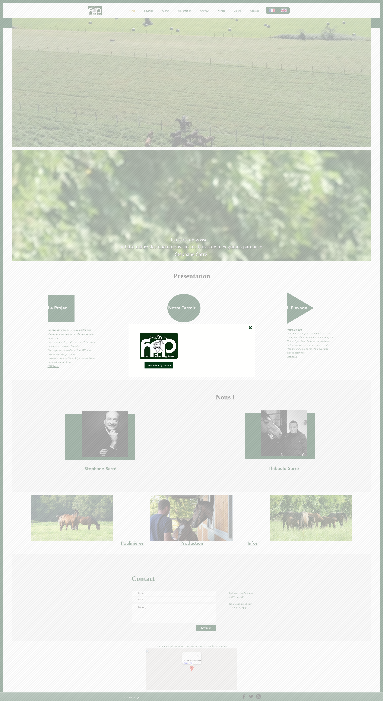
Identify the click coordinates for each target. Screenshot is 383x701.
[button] (250, 327)
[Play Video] (216, 350)
